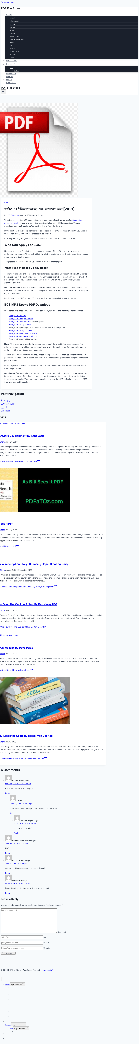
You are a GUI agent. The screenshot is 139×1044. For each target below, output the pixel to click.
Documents (11, 74)
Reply (7, 793)
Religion (8, 1025)
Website (46, 948)
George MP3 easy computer (21, 330)
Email (46, 943)
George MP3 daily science (20, 324)
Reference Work (14, 21)
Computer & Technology (17, 39)
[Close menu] (1, 978)
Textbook (12, 18)
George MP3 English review (21, 319)
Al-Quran (16, 71)
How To (9, 77)
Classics (12, 33)
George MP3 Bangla (17, 316)
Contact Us (11, 83)
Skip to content (7, 2)
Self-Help (12, 24)
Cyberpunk (5, 409)
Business (12, 27)
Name (46, 937)
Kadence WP (47, 970)
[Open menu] (3, 91)
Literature (12, 42)
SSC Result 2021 (8, 402)
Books (7, 202)
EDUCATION (11, 61)
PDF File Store (13, 215)
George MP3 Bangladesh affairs (23, 336)
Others (9, 80)
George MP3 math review (20, 321)
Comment (62, 932)
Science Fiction (14, 51)
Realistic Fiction (14, 36)
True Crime (13, 55)
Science (12, 48)
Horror (11, 45)
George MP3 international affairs (23, 333)
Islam (11, 1029)
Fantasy (12, 30)
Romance (12, 58)
